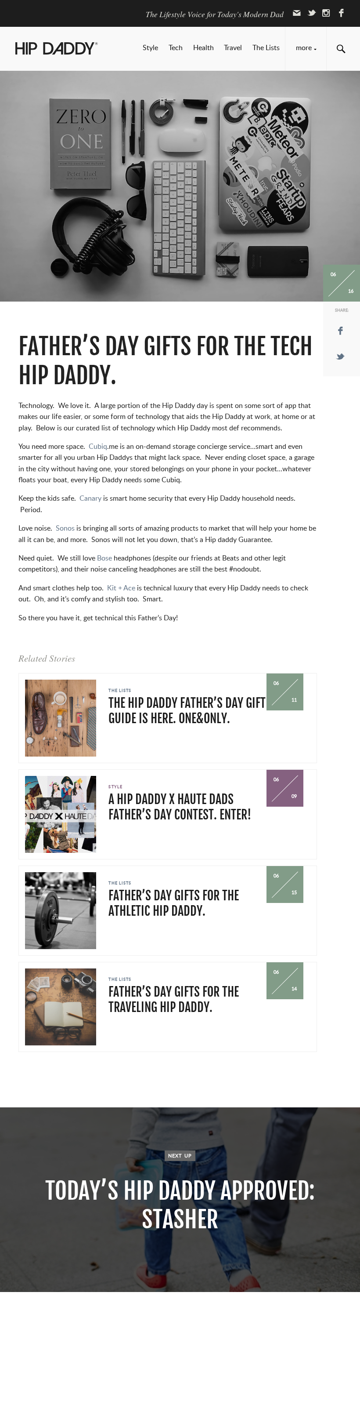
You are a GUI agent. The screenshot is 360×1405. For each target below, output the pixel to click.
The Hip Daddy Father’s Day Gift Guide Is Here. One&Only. (187, 710)
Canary (91, 498)
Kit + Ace (121, 588)
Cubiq (98, 446)
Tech (176, 47)
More (304, 47)
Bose (104, 558)
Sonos (64, 528)
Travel (233, 47)
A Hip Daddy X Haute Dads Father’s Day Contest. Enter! (179, 807)
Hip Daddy (57, 49)
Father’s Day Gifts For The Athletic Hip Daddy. (173, 903)
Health (203, 47)
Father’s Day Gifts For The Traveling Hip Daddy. (173, 999)
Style (150, 47)
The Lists (266, 47)
